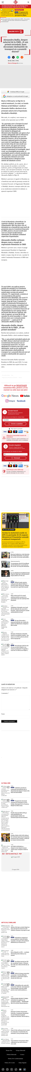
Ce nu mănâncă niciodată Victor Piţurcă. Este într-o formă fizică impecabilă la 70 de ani (20, 574)
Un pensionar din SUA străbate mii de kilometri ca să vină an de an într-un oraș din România (20, 565)
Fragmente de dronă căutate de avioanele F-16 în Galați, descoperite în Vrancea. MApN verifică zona (20, 803)
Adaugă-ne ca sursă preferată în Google (17, 96)
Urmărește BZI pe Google (17, 91)
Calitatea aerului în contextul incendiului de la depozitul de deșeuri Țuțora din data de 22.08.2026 (20, 790)
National (21, 63)
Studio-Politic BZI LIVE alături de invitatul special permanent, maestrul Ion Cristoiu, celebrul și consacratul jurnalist (20, 838)
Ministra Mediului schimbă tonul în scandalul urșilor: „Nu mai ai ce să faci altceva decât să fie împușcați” (20, 636)
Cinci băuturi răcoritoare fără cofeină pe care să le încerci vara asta (19, 1042)
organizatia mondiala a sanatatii (9, 377)
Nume (3, 714)
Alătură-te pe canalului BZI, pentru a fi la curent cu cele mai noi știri (15, 388)
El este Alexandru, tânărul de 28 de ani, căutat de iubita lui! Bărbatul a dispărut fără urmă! (19, 623)
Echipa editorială (20, 1050)
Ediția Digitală (22, 1062)
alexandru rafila (6, 375)
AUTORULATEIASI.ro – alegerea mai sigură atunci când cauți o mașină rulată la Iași (19, 849)
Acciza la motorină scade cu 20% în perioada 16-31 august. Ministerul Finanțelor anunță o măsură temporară (15, 536)
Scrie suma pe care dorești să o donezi (12, 451)
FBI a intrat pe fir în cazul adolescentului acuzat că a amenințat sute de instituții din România (20, 598)
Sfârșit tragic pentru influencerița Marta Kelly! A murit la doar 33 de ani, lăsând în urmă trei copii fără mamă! (20, 585)
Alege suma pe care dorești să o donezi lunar (13, 417)
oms (12, 375)
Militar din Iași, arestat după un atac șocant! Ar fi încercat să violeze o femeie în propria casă (20, 928)
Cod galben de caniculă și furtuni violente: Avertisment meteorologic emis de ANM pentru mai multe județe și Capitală (20, 988)
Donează (17, 458)
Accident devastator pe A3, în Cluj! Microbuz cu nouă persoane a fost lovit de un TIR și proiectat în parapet (15, 7)
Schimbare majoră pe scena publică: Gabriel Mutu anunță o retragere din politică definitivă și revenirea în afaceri (20, 940)
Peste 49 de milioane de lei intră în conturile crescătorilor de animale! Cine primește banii (20, 1031)
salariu (20, 377)
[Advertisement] (15, 493)
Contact (22, 1054)
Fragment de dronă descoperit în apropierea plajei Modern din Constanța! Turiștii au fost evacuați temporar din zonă (22, 13)
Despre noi (9, 1050)
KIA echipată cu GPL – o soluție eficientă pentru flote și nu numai (20, 953)
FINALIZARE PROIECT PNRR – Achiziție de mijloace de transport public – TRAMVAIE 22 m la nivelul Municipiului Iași (20, 1001)
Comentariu (5, 693)
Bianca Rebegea (12, 63)
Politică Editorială (11, 1054)
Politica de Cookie (10, 1062)
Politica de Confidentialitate (15, 1058)
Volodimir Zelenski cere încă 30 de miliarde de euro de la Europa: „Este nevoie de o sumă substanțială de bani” (20, 610)
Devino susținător (17, 423)
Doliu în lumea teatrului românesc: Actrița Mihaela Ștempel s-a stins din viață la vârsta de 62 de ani (20, 976)
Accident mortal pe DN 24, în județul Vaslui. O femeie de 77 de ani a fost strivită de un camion (20, 964)
